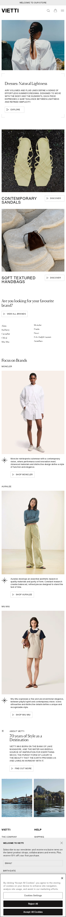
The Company (9, 836)
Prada (36, 329)
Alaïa (4, 325)
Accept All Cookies (33, 911)
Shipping (39, 836)
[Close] (61, 843)
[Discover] (33, 160)
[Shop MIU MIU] (33, 652)
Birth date (9, 870)
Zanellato (38, 341)
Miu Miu (5, 341)
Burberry (5, 329)
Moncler (37, 325)
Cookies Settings (33, 895)
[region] (33, 895)
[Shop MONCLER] (33, 412)
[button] (48, 10)
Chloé (4, 337)
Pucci (36, 333)
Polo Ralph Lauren (42, 337)
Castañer (6, 333)
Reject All (33, 903)
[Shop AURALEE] (33, 532)
